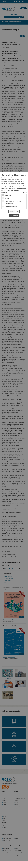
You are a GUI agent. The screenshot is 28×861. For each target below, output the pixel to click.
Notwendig (8, 195)
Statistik (7, 198)
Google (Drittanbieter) (11, 206)
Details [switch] (25, 192)
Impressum (4, 192)
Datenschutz (16, 190)
